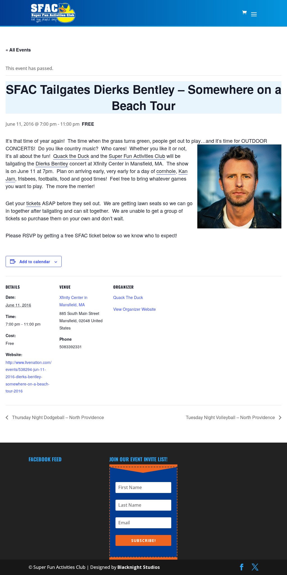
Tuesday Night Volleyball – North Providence (231, 417)
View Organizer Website (134, 309)
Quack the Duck (71, 155)
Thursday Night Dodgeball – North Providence (57, 417)
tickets (33, 203)
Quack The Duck (128, 297)
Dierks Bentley (52, 163)
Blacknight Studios (138, 567)
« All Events (18, 49)
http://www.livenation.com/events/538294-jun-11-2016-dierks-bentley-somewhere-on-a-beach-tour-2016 (29, 376)
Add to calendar (34, 261)
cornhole (166, 170)
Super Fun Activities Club (137, 155)
